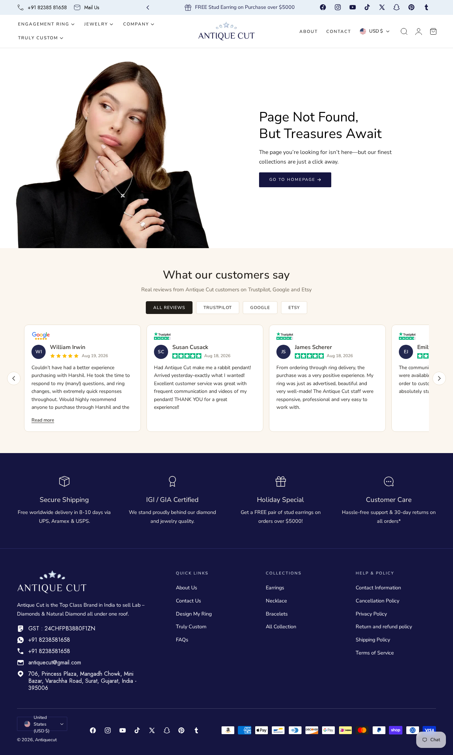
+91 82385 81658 (47, 7)
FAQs (182, 639)
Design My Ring (194, 613)
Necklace (276, 600)
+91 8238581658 (49, 640)
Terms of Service (375, 652)
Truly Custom (191, 626)
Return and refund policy (384, 626)
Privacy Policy (371, 613)
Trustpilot (217, 307)
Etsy (294, 307)
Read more (42, 420)
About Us (186, 587)
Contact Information (378, 587)
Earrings (275, 587)
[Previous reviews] (14, 378)
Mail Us (91, 7)
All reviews (169, 307)
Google (260, 307)
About (308, 31)
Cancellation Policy (377, 600)
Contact (338, 31)
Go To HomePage (292, 179)
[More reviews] (439, 378)
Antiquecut (46, 740)
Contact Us (188, 600)
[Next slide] (323, 7)
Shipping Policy (373, 639)
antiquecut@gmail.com (54, 662)
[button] (404, 31)
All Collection (281, 626)
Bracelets (277, 613)
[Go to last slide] (147, 7)
